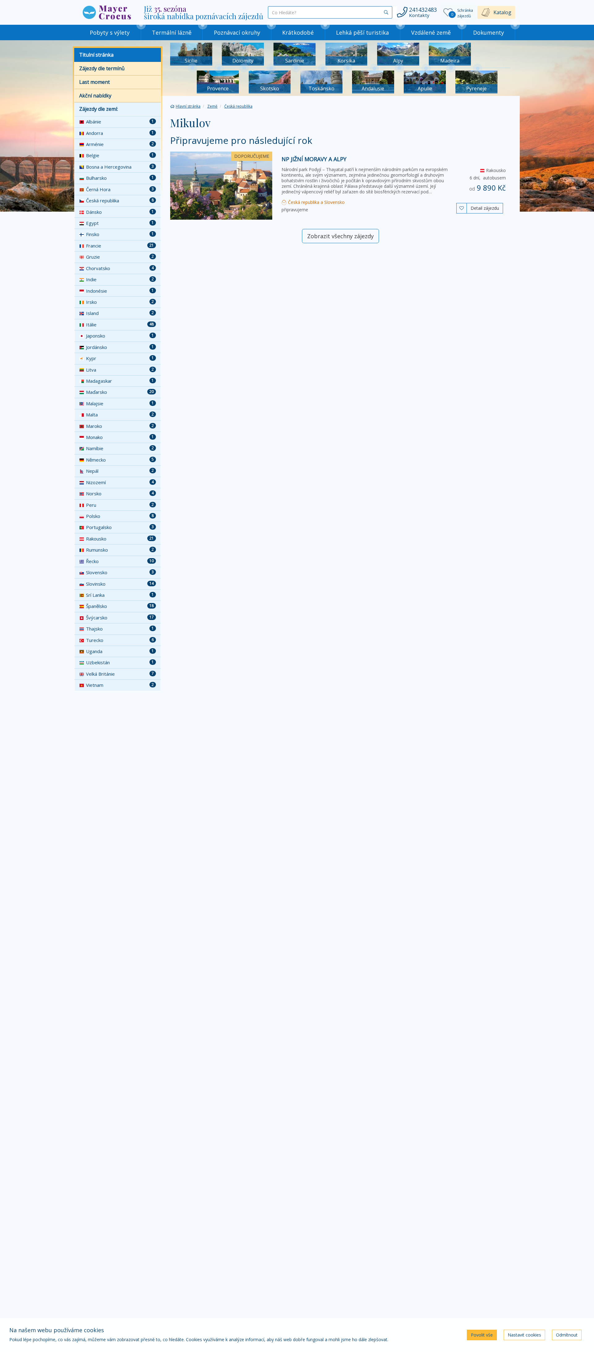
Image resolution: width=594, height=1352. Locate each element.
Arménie (120, 144)
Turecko (120, 640)
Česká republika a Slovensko (316, 202)
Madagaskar (120, 381)
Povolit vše (482, 1335)
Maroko (120, 426)
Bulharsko (120, 178)
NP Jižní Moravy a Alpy (314, 159)
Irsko (120, 302)
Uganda (120, 651)
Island (120, 313)
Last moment (94, 82)
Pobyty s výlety (110, 32)
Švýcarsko (120, 617)
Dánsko (120, 212)
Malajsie (120, 403)
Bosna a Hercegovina (120, 167)
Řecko (120, 561)
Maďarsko (120, 392)
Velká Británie (120, 674)
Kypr (120, 358)
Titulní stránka (96, 54)
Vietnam (120, 685)
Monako (120, 437)
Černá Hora (120, 189)
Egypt (120, 223)
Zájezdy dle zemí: (98, 108)
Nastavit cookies (524, 1335)
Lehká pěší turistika (362, 32)
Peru (120, 505)
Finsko (120, 234)
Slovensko (120, 572)
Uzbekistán (120, 662)
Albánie (120, 121)
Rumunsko (120, 550)
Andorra (120, 133)
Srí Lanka (120, 595)
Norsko (120, 493)
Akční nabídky (95, 95)
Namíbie (120, 448)
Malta (120, 414)
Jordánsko (120, 347)
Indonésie (120, 291)
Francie (120, 246)
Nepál (120, 471)
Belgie (120, 155)
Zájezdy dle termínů (102, 68)
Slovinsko (120, 584)
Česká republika (120, 200)
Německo (120, 460)
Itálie (120, 324)
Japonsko (120, 336)
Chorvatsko (120, 268)
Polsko (120, 516)
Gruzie (120, 257)
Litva (120, 370)
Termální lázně (172, 32)
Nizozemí (120, 482)
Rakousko (120, 539)
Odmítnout (567, 1335)
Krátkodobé (298, 32)
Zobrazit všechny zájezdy (340, 236)
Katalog (502, 12)
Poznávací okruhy (237, 32)
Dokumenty (488, 32)
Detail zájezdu (485, 208)
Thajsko (120, 629)
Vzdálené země (431, 32)
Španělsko (120, 606)
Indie (120, 279)
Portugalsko (120, 527)
